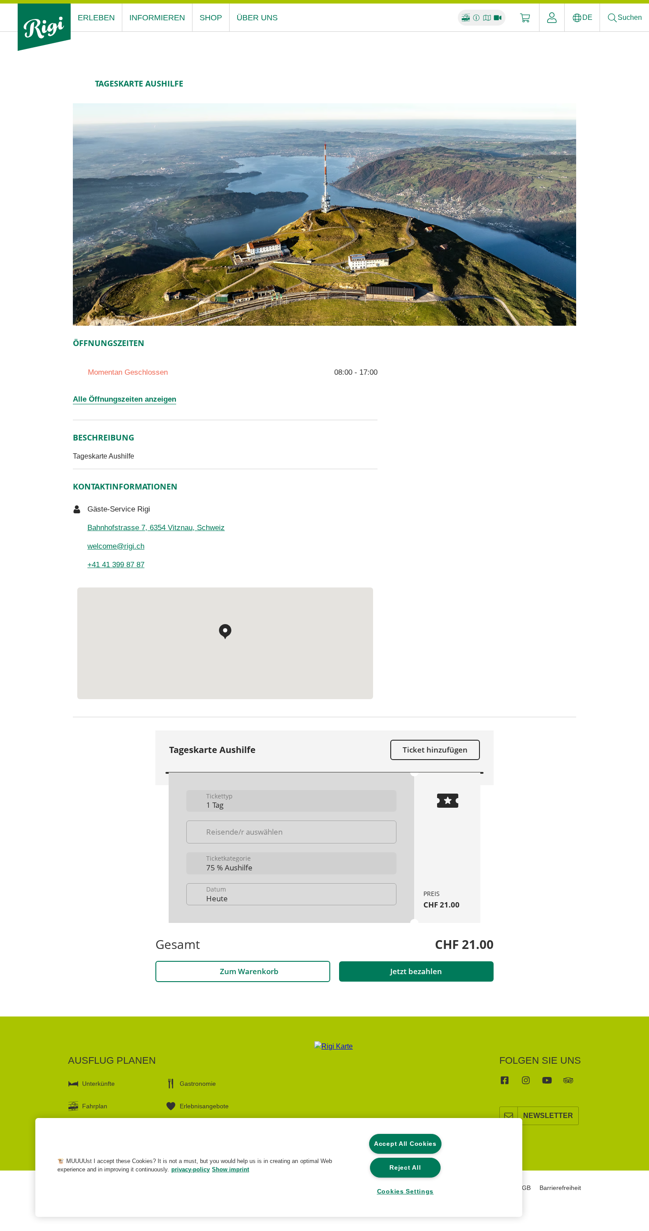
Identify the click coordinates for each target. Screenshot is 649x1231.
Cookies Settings (405, 1191)
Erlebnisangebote (204, 1106)
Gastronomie (198, 1083)
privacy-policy (190, 1169)
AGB (524, 1187)
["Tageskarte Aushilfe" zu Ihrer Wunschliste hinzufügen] (567, 83)
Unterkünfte (98, 1083)
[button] (34, 1170)
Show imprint (230, 1169)
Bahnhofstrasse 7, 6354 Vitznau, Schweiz (156, 527)
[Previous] (80, 83)
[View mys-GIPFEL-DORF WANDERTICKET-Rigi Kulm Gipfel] (324, 214)
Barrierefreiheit (560, 1187)
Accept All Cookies (405, 1143)
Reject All (405, 1167)
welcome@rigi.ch (115, 546)
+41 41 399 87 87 (115, 565)
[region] (278, 1167)
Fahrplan (94, 1106)
